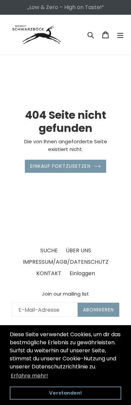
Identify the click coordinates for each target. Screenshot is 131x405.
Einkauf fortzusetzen (60, 166)
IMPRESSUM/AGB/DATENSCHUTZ (65, 262)
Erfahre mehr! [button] (29, 375)
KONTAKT (48, 273)
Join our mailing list (65, 294)
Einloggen (82, 273)
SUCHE (49, 250)
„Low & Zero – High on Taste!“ (65, 7)
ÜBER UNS (78, 250)
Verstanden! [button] (65, 393)
